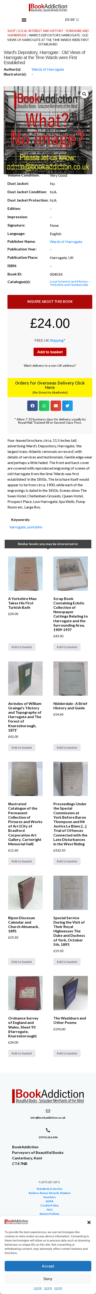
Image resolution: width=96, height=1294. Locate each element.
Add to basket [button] (21, 647)
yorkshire (34, 527)
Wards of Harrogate (48, 69)
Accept (48, 1266)
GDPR (38, 1288)
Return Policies (49, 1213)
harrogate (18, 527)
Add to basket (50, 352)
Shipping (57, 340)
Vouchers (49, 1197)
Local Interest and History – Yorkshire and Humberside (70, 283)
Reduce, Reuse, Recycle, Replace (49, 1193)
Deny (48, 1279)
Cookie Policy (49, 1205)
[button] (89, 1222)
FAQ (49, 1209)
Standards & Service (49, 1188)
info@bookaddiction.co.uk (48, 1117)
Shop (11, 31)
